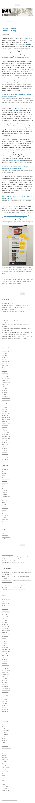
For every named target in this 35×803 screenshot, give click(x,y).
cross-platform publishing (16, 281)
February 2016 (5, 375)
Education (4, 490)
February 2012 (5, 456)
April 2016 (4, 371)
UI (23, 281)
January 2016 (5, 376)
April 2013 (4, 431)
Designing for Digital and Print (9, 309)
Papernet (4, 506)
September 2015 (6, 382)
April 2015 (4, 392)
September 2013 (6, 423)
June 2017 (4, 353)
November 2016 (6, 361)
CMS (8, 281)
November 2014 (6, 400)
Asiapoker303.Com (6, 328)
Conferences (5, 483)
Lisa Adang (19, 283)
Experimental (5, 494)
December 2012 (6, 436)
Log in (3, 533)
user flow (26, 281)
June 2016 (4, 369)
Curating (4, 485)
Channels (4, 281)
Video (3, 523)
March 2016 (5, 373)
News (3, 502)
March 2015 (5, 394)
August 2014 (5, 404)
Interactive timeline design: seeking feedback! (13, 311)
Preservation (5, 508)
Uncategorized (5, 519)
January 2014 (5, 415)
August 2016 (5, 365)
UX (26, 279)
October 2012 (5, 440)
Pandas (4, 504)
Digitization (4, 488)
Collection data (5, 479)
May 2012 (4, 450)
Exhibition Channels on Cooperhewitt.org (11, 30)
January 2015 (5, 396)
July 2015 (4, 386)
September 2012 (6, 442)
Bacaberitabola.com (7, 321)
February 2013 (5, 432)
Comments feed (6, 537)
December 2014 (6, 398)
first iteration (26, 44)
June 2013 (4, 427)
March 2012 (5, 454)
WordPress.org (5, 539)
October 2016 (5, 363)
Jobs (3, 498)
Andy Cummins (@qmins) (8, 332)
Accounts (4, 471)
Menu (17, 5)
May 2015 (4, 390)
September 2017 (6, 351)
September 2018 (6, 348)
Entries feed (5, 535)
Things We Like (5, 515)
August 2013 (5, 425)
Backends (4, 473)
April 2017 (4, 355)
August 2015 (5, 384)
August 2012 (5, 444)
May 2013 (4, 429)
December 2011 (6, 459)
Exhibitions (17, 279)
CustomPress (15, 110)
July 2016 (4, 367)
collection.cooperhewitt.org (15, 160)
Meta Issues (5, 500)
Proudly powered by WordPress (9, 800)
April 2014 (4, 411)
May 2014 (4, 409)
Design (3, 486)
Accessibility (5, 469)
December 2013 (6, 417)
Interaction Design (6, 496)
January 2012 (5, 458)
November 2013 (6, 419)
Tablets (4, 514)
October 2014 (5, 402)
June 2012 (4, 448)
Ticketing (4, 517)
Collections (4, 481)
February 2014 (5, 413)
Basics (3, 475)
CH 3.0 (3, 477)
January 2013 (5, 434)
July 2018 (4, 349)
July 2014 (4, 405)
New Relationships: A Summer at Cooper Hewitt (13, 307)
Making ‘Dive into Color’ (7, 303)
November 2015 (6, 378)
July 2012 (4, 446)
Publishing (22, 279)
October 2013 (5, 421)
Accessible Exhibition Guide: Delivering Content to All (15, 305)
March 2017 (5, 357)
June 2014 (4, 407)
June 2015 (4, 388)
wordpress (4, 283)
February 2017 (5, 359)
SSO (3, 512)
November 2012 (6, 438)
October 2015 (5, 380)
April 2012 (4, 452)
